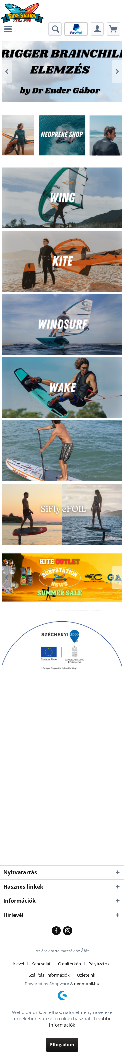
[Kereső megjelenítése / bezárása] (55, 29)
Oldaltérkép (69, 964)
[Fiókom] (97, 29)
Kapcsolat (41, 964)
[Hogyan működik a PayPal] (76, 28)
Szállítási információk (49, 975)
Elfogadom (62, 1044)
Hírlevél (16, 964)
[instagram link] (67, 931)
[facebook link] (57, 931)
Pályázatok (99, 964)
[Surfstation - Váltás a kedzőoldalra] (24, 9)
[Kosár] (113, 29)
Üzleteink (86, 975)
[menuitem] (9, 29)
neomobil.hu (86, 983)
